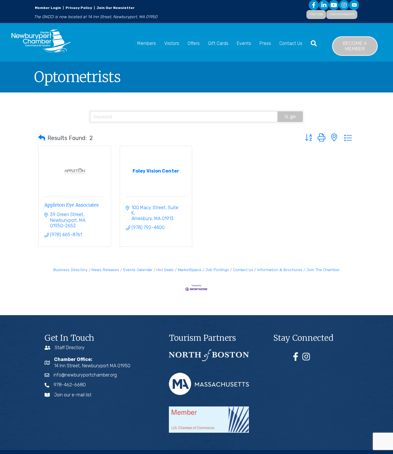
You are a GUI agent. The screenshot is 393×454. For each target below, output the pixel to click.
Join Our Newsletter (115, 8)
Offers (194, 43)
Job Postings (217, 269)
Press (265, 43)
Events (244, 43)
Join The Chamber (323, 269)
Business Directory (70, 269)
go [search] (292, 116)
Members (146, 43)
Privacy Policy (79, 8)
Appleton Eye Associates (71, 205)
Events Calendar (137, 269)
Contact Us (290, 43)
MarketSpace (189, 269)
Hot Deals (165, 269)
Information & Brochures (279, 269)
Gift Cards (218, 43)
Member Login (48, 8)
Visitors (171, 43)
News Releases (105, 269)
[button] (41, 138)
